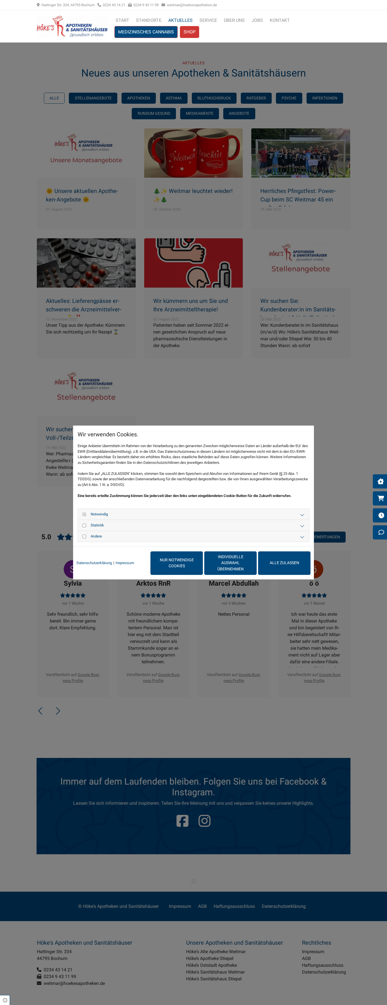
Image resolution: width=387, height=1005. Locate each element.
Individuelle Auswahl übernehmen (230, 562)
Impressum (125, 563)
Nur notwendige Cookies (177, 563)
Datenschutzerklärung (94, 563)
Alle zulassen (284, 562)
